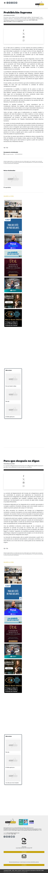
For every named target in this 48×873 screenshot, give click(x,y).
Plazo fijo (7, 401)
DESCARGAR (24, 852)
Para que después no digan (11, 386)
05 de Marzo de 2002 (9, 15)
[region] (13, 337)
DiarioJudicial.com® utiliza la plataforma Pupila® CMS (15, 872)
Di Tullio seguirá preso (10, 416)
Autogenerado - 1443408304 (13, 154)
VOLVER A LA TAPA (9, 196)
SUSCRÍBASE (24, 865)
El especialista (7, 187)
